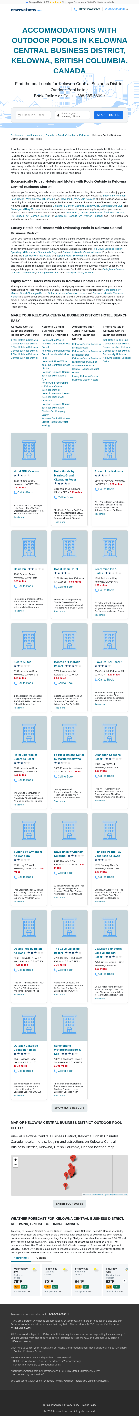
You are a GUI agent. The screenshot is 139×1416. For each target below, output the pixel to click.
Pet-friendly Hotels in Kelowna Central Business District (117, 358)
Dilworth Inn (48, 199)
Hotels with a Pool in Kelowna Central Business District (56, 343)
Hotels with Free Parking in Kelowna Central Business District (55, 386)
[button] (70, 1174)
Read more (19, 517)
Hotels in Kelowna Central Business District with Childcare (56, 397)
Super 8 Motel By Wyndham (71, 255)
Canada (50, 135)
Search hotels (108, 115)
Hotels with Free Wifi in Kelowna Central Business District (56, 365)
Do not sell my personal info (29, 1374)
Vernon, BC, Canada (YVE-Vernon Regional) (90, 212)
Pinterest (103, 1380)
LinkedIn (92, 1380)
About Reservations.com (24, 1370)
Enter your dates (69, 1203)
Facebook (48, 1380)
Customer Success (90, 1370)
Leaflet (88, 1194)
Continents (17, 135)
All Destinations (49, 1370)
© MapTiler (97, 1194)
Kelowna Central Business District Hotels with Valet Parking (56, 422)
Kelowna (84, 135)
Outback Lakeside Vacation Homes (82, 252)
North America (34, 135)
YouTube (69, 1380)
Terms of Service (52, 1405)
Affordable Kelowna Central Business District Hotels (85, 369)
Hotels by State (69, 1370)
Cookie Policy (89, 1405)
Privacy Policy (71, 1405)
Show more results (69, 1107)
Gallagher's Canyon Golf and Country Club (76, 205)
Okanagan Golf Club (112, 205)
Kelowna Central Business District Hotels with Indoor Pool (56, 354)
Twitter (58, 1380)
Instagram (80, 1380)
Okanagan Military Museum (25, 209)
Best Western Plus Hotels (37, 255)
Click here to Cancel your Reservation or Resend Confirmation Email (49, 1347)
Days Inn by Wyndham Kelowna (78, 199)
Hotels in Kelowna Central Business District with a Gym (56, 376)
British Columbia (66, 135)
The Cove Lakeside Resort (107, 248)
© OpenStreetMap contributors (114, 1194)
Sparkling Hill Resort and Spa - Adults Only (33, 252)
